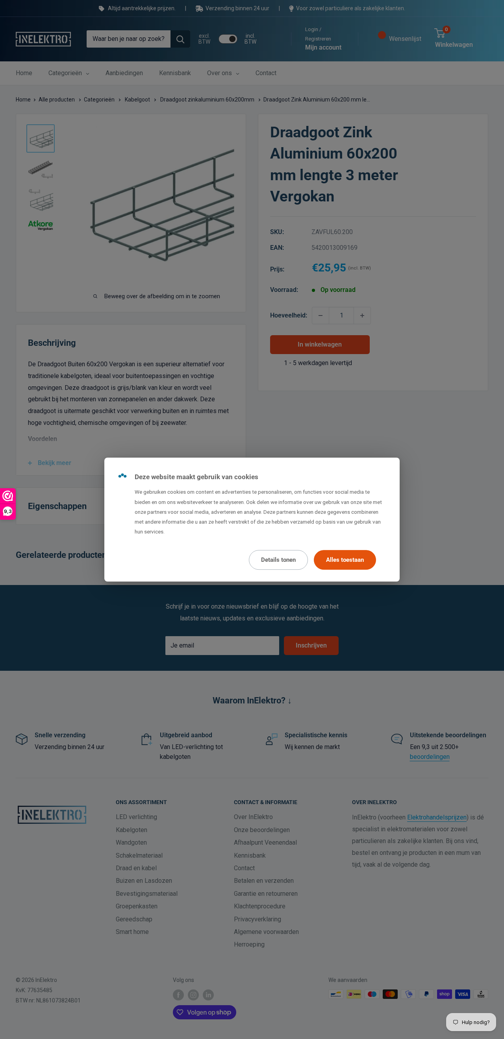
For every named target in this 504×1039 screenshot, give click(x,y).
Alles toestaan (345, 559)
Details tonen (278, 559)
